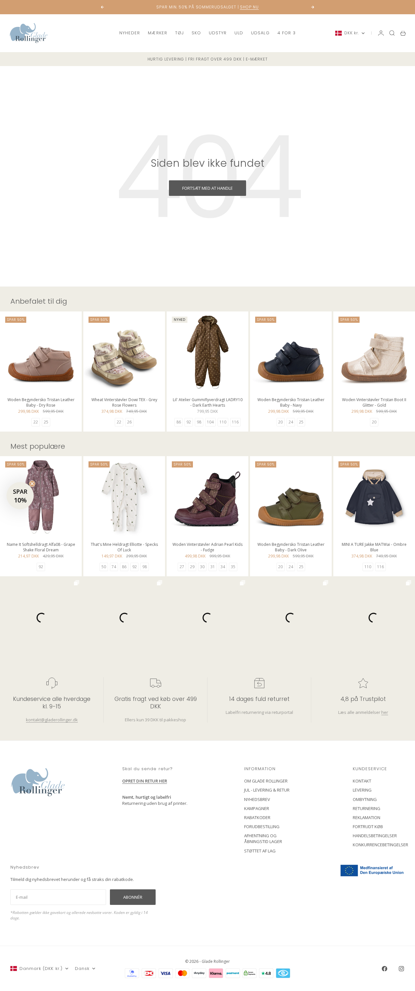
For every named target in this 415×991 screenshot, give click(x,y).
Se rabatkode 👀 (144, 531)
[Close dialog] (325, 417)
